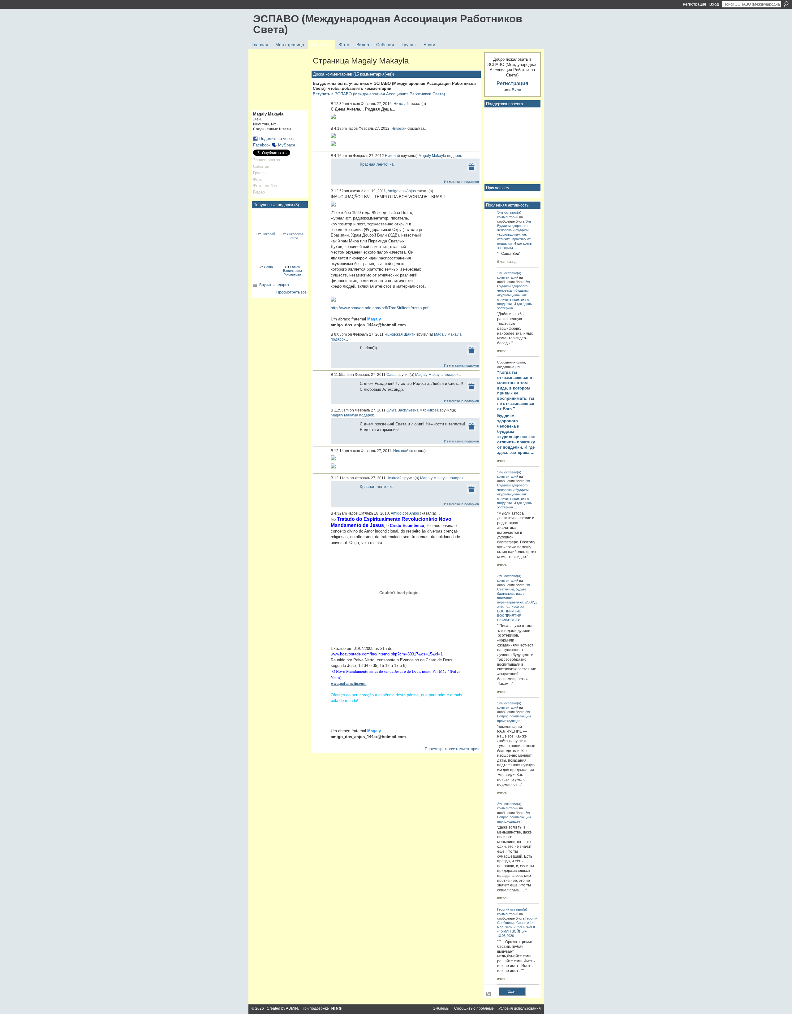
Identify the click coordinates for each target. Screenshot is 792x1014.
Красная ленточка (377, 164)
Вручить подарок (274, 285)
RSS (489, 994)
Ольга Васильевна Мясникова (292, 270)
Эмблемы (441, 1008)
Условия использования (519, 1008)
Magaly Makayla (432, 156)
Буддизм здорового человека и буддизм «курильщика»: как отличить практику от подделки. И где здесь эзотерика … (516, 434)
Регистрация (694, 4)
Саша (268, 267)
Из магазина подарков (461, 182)
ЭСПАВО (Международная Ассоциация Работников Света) (387, 24)
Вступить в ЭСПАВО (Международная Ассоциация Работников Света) (379, 94)
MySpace (286, 145)
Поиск (786, 4)
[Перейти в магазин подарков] (471, 166)
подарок (454, 156)
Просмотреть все (291, 292)
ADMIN (292, 1008)
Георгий (503, 909)
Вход (714, 4)
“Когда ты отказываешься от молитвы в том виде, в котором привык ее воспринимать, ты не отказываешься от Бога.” (515, 390)
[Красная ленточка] (266, 220)
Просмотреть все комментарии (452, 749)
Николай (268, 234)
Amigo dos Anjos (402, 191)
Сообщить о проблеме (474, 1008)
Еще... (512, 991)
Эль (500, 212)
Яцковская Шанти (295, 236)
